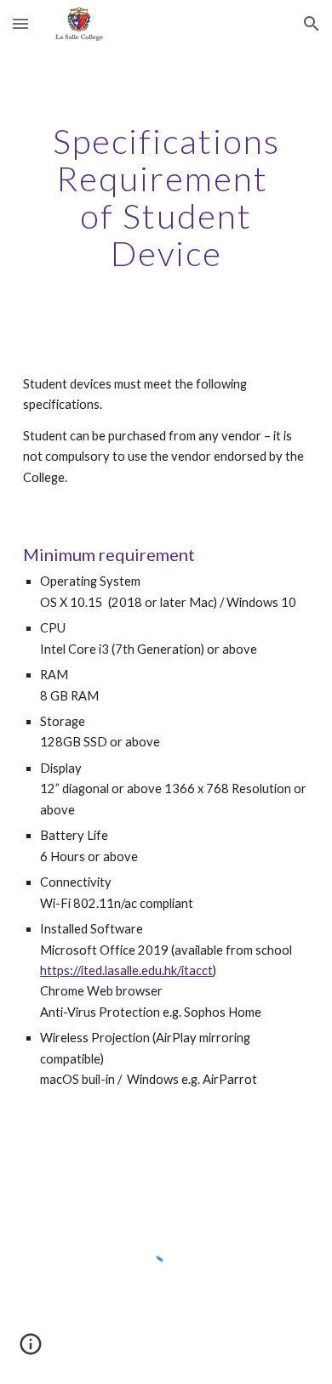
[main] (166, 197)
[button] (20, 23)
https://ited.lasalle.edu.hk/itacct (126, 970)
